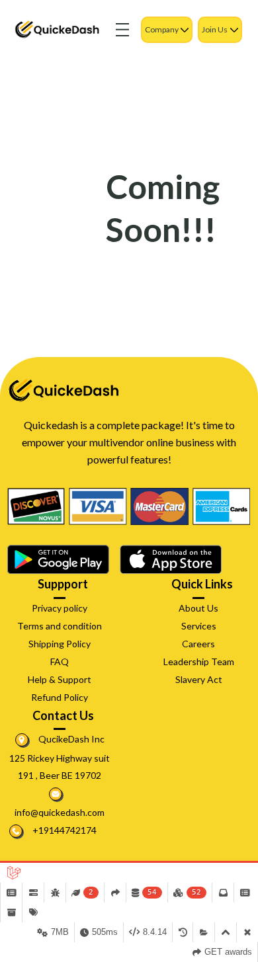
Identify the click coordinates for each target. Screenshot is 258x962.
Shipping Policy (59, 643)
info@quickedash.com (60, 812)
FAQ (59, 661)
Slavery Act (198, 679)
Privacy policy (59, 608)
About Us (198, 608)
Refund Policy (59, 697)
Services (198, 625)
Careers (198, 643)
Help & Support (59, 679)
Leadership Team (198, 661)
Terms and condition (59, 625)
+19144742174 (63, 830)
